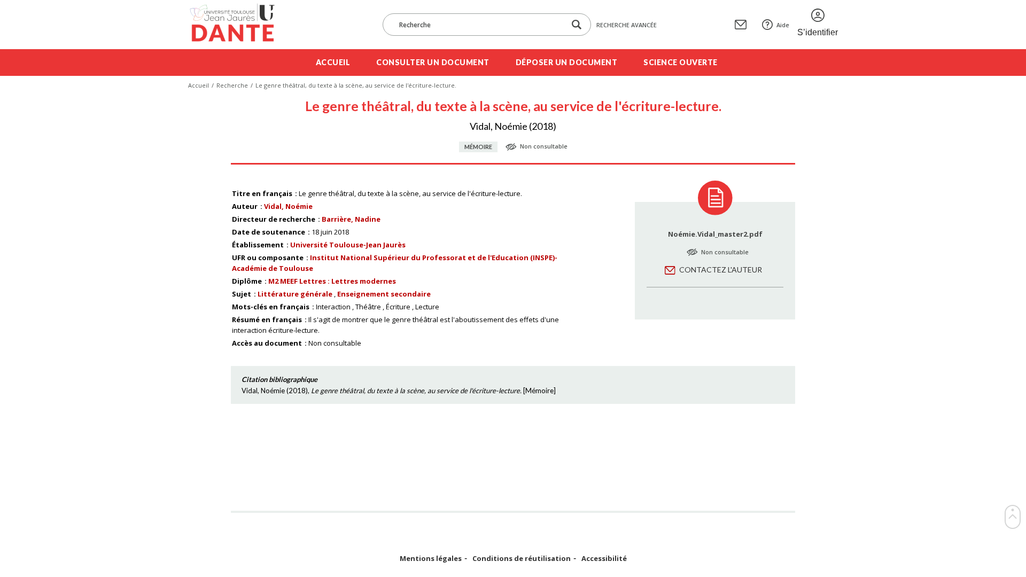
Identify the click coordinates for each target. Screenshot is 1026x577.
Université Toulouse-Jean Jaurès (348, 244)
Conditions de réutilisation (521, 559)
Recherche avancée (626, 25)
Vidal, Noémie (288, 206)
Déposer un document (567, 62)
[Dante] (239, 24)
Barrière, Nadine (351, 219)
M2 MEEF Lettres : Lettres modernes (332, 281)
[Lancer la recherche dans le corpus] (576, 25)
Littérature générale (295, 294)
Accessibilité (604, 559)
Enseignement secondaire (384, 294)
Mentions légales (431, 559)
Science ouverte (680, 62)
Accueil (333, 62)
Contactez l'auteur (720, 269)
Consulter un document (432, 62)
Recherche (232, 85)
